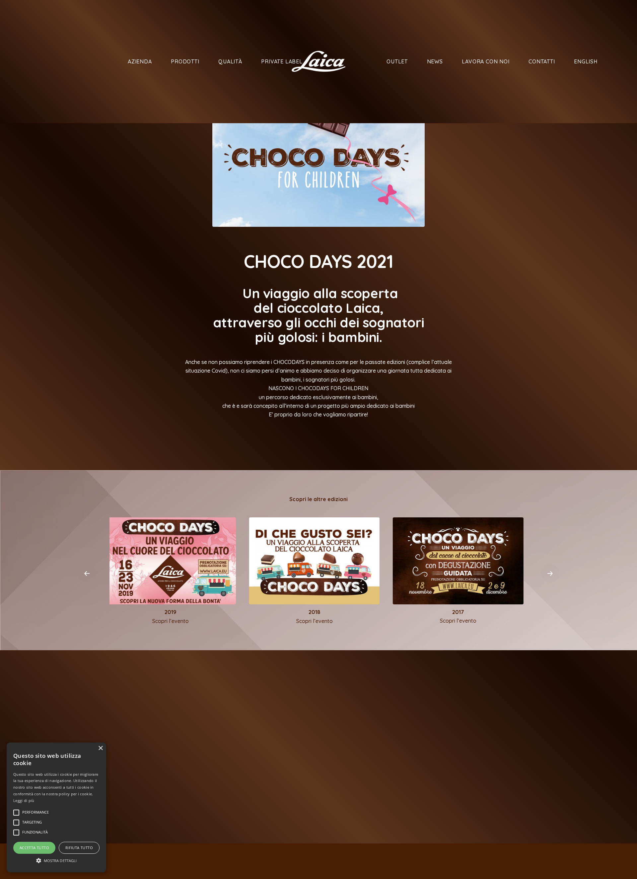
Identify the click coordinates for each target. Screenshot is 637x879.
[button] (56, 860)
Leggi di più (24, 800)
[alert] (56, 807)
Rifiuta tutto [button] (79, 847)
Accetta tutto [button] (34, 847)
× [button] (100, 748)
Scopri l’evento (175, 621)
